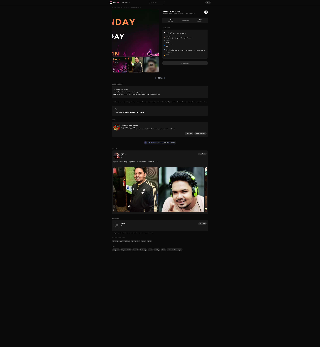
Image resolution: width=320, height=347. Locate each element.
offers (163, 250)
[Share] (206, 12)
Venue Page (189, 133)
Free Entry (143, 250)
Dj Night (168, 38)
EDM (191, 38)
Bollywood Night (175, 38)
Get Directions (201, 133)
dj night (135, 250)
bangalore (116, 250)
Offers (187, 38)
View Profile (202, 154)
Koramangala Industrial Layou (186, 13)
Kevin (150, 250)
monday (156, 250)
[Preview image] (135, 189)
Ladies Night (183, 38)
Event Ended (185, 63)
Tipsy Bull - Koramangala (175, 250)
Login (208, 2)
